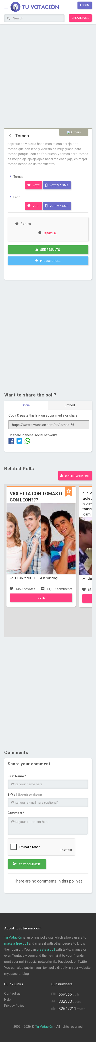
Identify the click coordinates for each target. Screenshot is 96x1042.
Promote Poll (50, 260)
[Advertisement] (48, 75)
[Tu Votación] (32, 7)
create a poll (46, 950)
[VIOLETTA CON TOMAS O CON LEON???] (41, 601)
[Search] (8, 18)
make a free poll (16, 943)
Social (26, 405)
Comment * (16, 813)
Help (7, 1000)
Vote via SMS (58, 185)
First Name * (17, 776)
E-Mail (25, 794)
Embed (70, 405)
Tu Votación (13, 937)
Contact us (12, 994)
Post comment (29, 864)
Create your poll (77, 476)
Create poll (80, 17)
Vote (36, 185)
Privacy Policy (14, 1006)
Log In (84, 5)
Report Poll (50, 233)
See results (50, 250)
